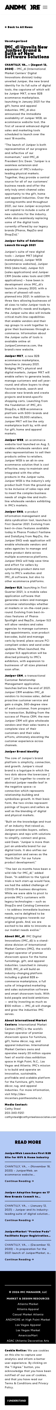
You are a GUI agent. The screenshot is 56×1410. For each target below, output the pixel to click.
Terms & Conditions (18, 1383)
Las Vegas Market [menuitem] (28, 1330)
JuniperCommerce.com (20, 345)
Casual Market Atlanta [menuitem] (28, 1314)
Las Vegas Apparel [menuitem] (28, 1324)
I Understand (16, 1400)
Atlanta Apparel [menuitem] (28, 1309)
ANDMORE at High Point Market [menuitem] (28, 1319)
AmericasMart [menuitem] (27, 1335)
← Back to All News (19, 27)
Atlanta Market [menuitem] (28, 1304)
